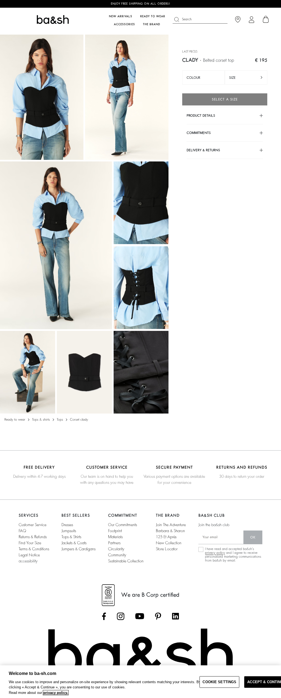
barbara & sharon (170, 531)
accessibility (28, 561)
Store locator (167, 549)
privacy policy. (55, 693)
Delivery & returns (203, 150)
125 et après (166, 537)
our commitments (122, 525)
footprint (115, 531)
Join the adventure (171, 525)
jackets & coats (73, 543)
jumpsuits (68, 531)
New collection (168, 543)
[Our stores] (237, 19)
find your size (30, 543)
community (117, 555)
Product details (201, 115)
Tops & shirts (41, 419)
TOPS (60, 419)
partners (114, 543)
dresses (67, 525)
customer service (32, 525)
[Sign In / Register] (251, 19)
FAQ (22, 531)
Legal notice (29, 555)
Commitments (199, 133)
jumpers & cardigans (78, 549)
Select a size (225, 99)
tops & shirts (71, 537)
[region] (140, 681)
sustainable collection (126, 561)
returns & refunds (33, 537)
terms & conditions (34, 549)
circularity (116, 549)
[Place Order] (266, 19)
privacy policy (215, 552)
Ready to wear (14, 419)
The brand (151, 24)
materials (115, 537)
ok (252, 537)
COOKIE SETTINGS (219, 682)
